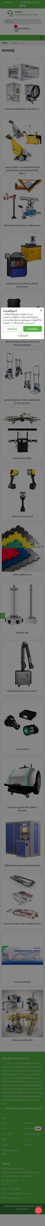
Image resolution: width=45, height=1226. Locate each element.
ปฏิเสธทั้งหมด (12, 329)
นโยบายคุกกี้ (29, 323)
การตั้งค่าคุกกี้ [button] (22, 336)
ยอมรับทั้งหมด (32, 329)
